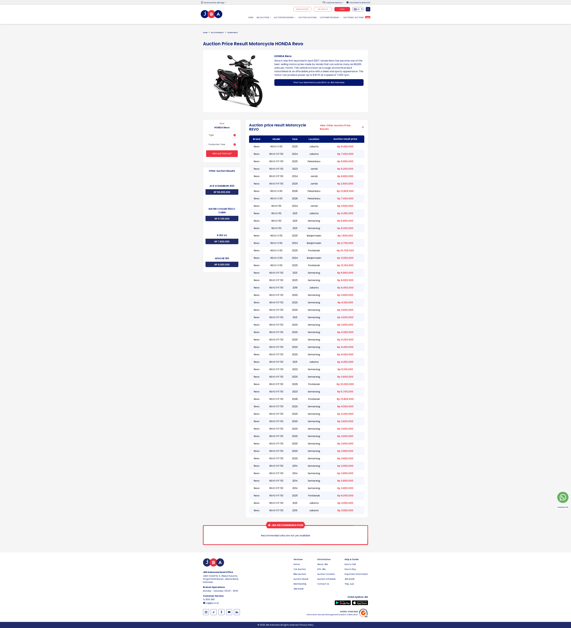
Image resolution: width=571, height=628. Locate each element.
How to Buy (350, 569)
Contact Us (323, 583)
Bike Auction (300, 574)
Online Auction (302, 9)
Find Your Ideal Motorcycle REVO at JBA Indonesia (319, 82)
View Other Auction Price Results (335, 127)
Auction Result (217, 32)
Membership (300, 583)
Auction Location (326, 574)
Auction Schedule (326, 578)
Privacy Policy (307, 624)
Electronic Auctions (353, 17)
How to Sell (350, 564)
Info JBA (321, 569)
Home (251, 17)
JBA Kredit (299, 588)
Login (342, 9)
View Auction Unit (222, 153)
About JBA (322, 564)
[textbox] (358, 9)
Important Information (356, 574)
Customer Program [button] (329, 17)
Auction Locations (307, 17)
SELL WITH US (323, 9)
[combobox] (358, 9)
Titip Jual (349, 583)
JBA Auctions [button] (263, 17)
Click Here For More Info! (359, 3)
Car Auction (300, 569)
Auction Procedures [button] (284, 17)
